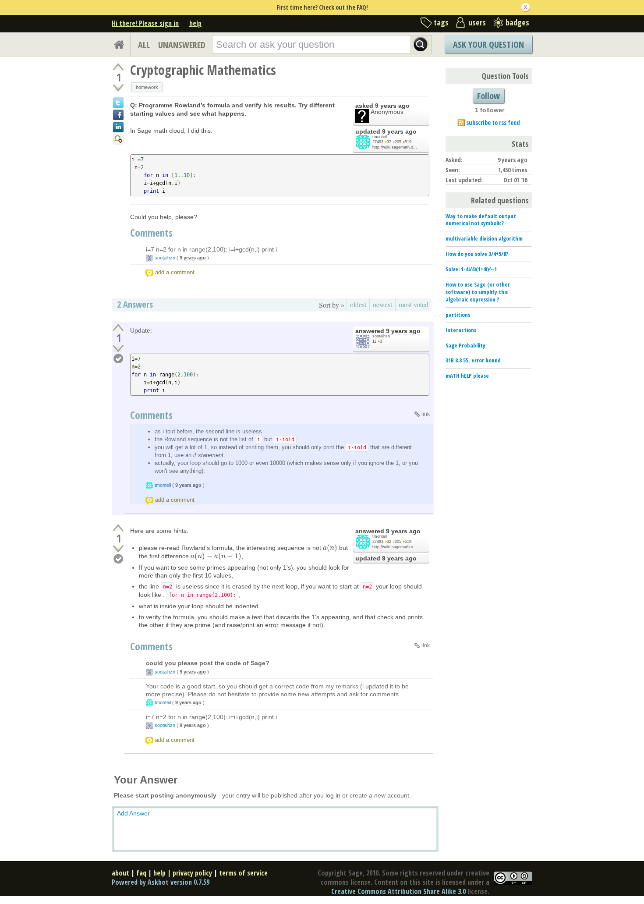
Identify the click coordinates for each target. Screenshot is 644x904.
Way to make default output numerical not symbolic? (481, 219)
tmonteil (379, 137)
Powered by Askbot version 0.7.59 (160, 882)
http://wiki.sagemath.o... (394, 147)
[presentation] (330, 547)
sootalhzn (165, 257)
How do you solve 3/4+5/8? (477, 254)
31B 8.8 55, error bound (473, 360)
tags (441, 22)
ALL (144, 45)
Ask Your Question (488, 44)
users (477, 22)
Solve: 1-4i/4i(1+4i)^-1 (471, 269)
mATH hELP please (467, 375)
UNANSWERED (181, 45)
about (120, 873)
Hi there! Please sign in (145, 23)
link (425, 414)
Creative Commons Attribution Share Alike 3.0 (398, 891)
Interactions (461, 330)
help (195, 23)
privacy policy (192, 873)
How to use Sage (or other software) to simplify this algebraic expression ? (478, 291)
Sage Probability (465, 345)
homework (147, 87)
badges (517, 22)
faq (141, 873)
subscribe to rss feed (493, 122)
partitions (458, 315)
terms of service (243, 873)
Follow (488, 96)
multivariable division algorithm (484, 238)
